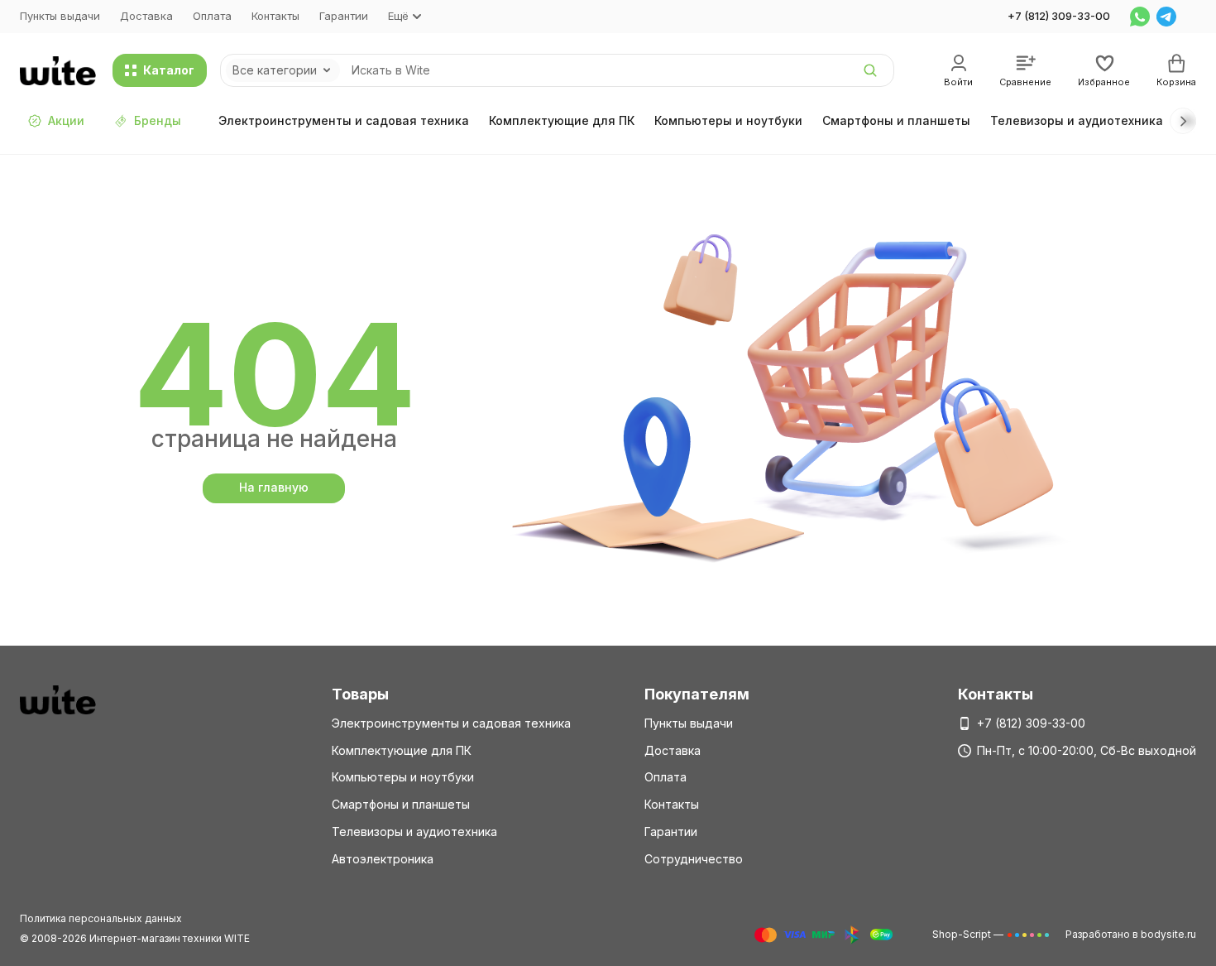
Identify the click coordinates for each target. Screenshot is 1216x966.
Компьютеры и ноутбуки (728, 120)
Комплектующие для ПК (561, 120)
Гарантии (343, 15)
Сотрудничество (693, 859)
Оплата (212, 15)
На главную (274, 487)
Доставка (146, 15)
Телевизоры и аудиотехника (1076, 120)
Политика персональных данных (101, 918)
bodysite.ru (1168, 934)
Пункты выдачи (60, 15)
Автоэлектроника (382, 859)
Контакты (275, 15)
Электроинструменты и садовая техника (343, 120)
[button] (1183, 121)
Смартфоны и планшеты (896, 120)
